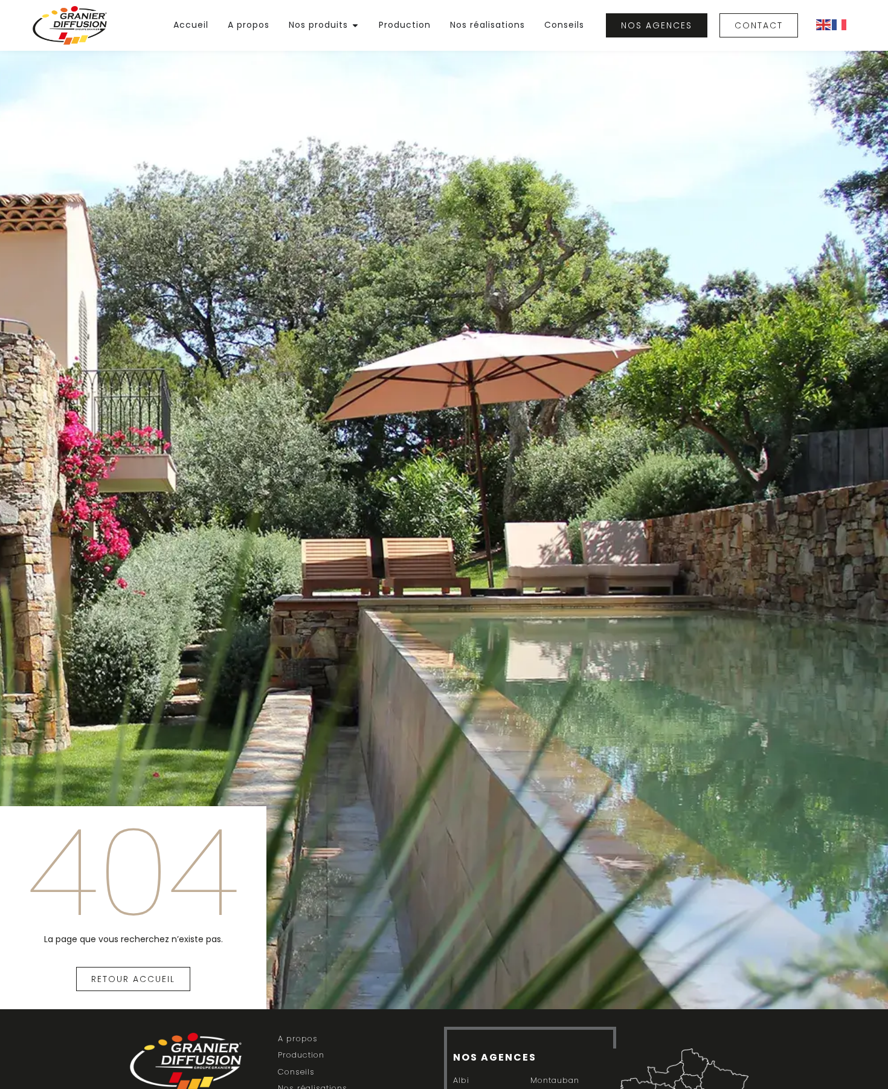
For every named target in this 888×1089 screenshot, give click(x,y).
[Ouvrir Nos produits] (355, 25)
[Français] (840, 24)
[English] (824, 24)
